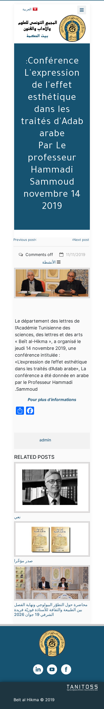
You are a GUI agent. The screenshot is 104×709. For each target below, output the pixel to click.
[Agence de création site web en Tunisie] (82, 687)
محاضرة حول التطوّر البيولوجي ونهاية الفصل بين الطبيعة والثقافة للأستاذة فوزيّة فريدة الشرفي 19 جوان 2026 (51, 609)
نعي (17, 516)
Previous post (24, 240)
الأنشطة (49, 262)
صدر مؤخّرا (23, 560)
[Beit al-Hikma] (52, 28)
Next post (81, 240)
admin (45, 439)
